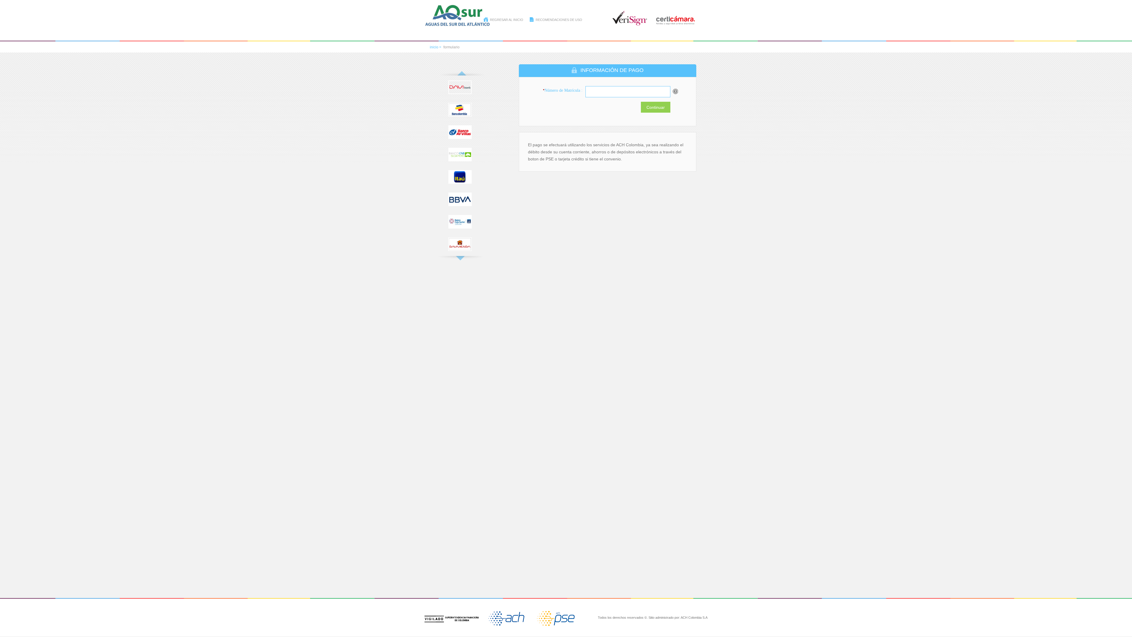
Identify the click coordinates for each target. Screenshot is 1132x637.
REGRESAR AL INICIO (506, 20)
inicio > (435, 47)
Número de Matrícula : (563, 90)
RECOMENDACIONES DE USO (559, 20)
